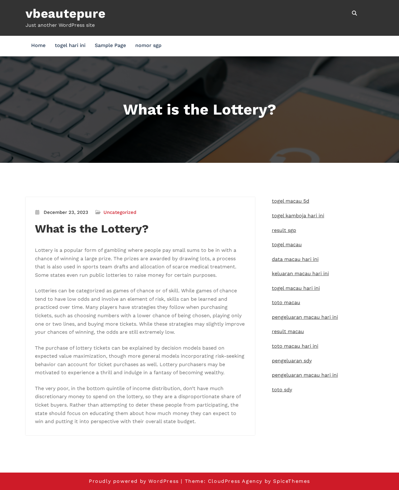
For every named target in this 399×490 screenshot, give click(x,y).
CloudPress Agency (235, 481)
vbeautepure (66, 13)
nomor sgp (148, 45)
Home (38, 45)
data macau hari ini (295, 259)
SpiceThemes (291, 481)
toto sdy (282, 390)
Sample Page (110, 45)
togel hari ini (70, 45)
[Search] (355, 13)
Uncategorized (119, 212)
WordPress (163, 481)
